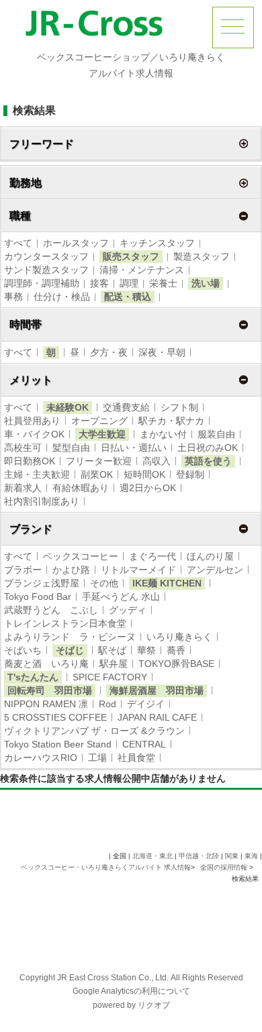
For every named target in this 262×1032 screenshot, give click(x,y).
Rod (107, 704)
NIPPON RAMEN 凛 (46, 704)
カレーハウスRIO (40, 757)
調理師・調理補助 (41, 283)
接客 (99, 283)
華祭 (146, 650)
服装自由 (216, 434)
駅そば (112, 650)
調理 (129, 283)
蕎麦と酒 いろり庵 (46, 663)
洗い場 (205, 283)
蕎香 (176, 650)
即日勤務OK (29, 461)
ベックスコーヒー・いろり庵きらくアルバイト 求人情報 (106, 867)
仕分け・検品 (62, 296)
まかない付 (163, 434)
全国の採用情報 (224, 867)
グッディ (127, 610)
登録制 (190, 474)
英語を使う (208, 461)
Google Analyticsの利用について (131, 991)
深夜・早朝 (161, 352)
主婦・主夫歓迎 (37, 474)
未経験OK (67, 407)
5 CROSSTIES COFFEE (55, 717)
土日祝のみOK (207, 447)
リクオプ (154, 1005)
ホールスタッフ (76, 243)
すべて (18, 243)
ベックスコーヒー (80, 556)
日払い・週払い (134, 447)
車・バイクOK (34, 434)
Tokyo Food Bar (37, 596)
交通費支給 (126, 407)
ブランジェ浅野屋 (41, 583)
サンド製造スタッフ (46, 269)
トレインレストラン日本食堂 (65, 623)
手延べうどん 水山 (121, 596)
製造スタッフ (201, 256)
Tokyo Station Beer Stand (58, 744)
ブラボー (23, 569)
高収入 (156, 461)
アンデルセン (215, 569)
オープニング (99, 420)
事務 (13, 296)
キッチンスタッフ (157, 243)
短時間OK (144, 474)
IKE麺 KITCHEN (167, 583)
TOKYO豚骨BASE (176, 663)
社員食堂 (136, 757)
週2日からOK (148, 487)
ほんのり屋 (210, 556)
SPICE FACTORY (110, 677)
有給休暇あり (80, 487)
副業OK (97, 474)
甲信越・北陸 (199, 856)
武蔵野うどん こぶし (51, 610)
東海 (251, 856)
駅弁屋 (113, 663)
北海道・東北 (152, 856)
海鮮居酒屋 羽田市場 (157, 690)
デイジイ (146, 704)
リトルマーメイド (138, 569)
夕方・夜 (109, 352)
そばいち (23, 650)
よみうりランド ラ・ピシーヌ (70, 636)
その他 (104, 583)
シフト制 (179, 407)
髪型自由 (71, 447)
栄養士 (163, 283)
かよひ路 (71, 569)
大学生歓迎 (102, 434)
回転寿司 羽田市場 (49, 690)
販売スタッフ (131, 256)
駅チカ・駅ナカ (171, 420)
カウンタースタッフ (46, 256)
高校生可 (23, 447)
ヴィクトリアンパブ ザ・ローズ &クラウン (94, 730)
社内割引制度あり (41, 501)
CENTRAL (144, 744)
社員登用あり (32, 420)
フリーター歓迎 (99, 461)
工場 (97, 757)
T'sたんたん (32, 677)
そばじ (70, 650)
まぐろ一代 (152, 556)
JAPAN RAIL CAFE (157, 717)
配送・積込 (127, 296)
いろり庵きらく (179, 636)
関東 (231, 856)
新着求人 (23, 487)
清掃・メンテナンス (141, 269)
